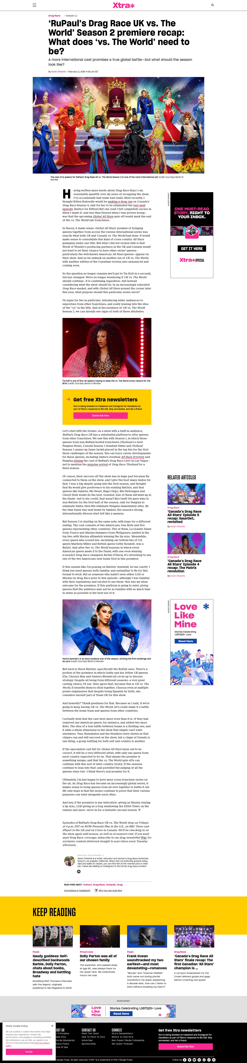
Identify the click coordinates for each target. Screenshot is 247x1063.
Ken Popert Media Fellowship (128, 1040)
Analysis (111, 884)
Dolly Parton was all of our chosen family (98, 958)
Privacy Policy (61, 1044)
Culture (87, 884)
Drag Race (54, 15)
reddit (209, 1060)
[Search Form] (212, 5)
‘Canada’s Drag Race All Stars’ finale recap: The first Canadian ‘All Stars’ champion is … (194, 962)
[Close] (52, 1026)
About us (58, 1030)
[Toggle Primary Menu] (34, 6)
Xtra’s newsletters (122, 1033)
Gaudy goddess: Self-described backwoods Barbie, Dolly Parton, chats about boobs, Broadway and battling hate (52, 966)
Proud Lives (86, 952)
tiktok (204, 1060)
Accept (29, 1052)
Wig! (144, 837)
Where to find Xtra (122, 1037)
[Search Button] (212, 5)
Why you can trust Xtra (110, 890)
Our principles (61, 1033)
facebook (184, 1060)
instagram (199, 1060)
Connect (117, 1030)
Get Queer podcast (122, 1044)
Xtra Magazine (123, 5)
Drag (119, 884)
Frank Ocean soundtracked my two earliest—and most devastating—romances (147, 962)
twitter (189, 1060)
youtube (194, 1060)
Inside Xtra (59, 1037)
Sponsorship (89, 1044)
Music (36, 952)
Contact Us (89, 1030)
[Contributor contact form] (79, 871)
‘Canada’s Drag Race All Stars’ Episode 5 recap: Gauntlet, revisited (185, 517)
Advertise (87, 1040)
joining (78, 460)
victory (132, 457)
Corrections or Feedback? (77, 890)
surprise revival (97, 464)
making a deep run (120, 201)
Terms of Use (60, 1047)
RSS (214, 1060)
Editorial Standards (64, 1040)
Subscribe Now (100, 415)
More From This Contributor (90, 855)
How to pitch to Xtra (93, 1037)
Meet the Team (90, 1033)
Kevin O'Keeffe (58, 71)
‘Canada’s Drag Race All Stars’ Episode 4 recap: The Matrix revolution (185, 566)
